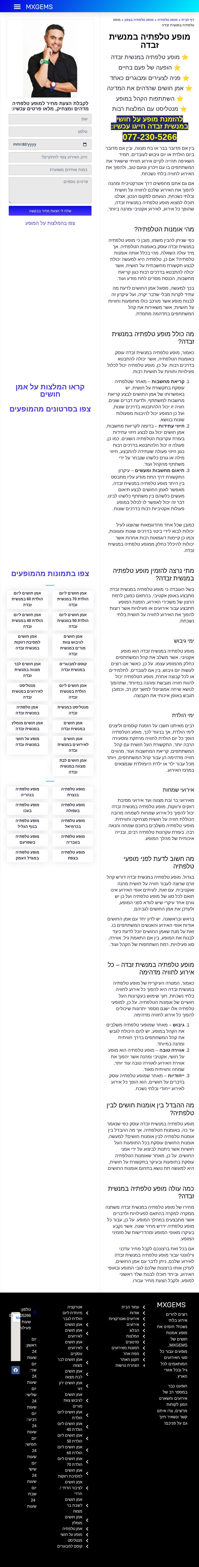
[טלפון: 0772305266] (33, 1312)
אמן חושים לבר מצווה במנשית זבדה (27, 670)
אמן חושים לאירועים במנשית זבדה (73, 745)
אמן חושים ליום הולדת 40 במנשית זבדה (27, 621)
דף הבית (188, 20)
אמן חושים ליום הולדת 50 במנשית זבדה (73, 621)
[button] (17, 6)
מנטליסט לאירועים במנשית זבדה (27, 691)
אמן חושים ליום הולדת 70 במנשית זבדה (73, 599)
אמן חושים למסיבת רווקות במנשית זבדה (27, 642)
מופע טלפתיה (168, 20)
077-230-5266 (150, 137)
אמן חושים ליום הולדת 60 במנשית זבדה (27, 599)
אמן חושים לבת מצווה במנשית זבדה (73, 766)
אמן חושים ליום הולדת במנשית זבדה (73, 691)
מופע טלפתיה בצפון (139, 20)
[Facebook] (15, 1370)
